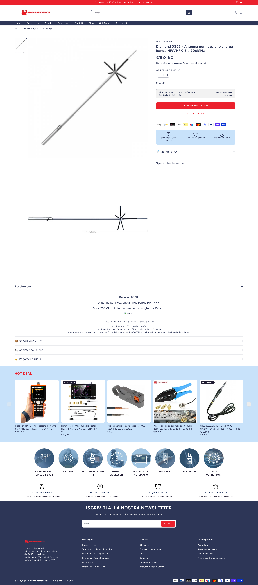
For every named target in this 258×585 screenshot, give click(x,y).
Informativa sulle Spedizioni (95, 553)
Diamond (168, 41)
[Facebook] (233, 2)
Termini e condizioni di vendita (97, 549)
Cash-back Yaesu (148, 562)
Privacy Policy (89, 545)
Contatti (79, 23)
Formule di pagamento (151, 549)
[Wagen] (240, 12)
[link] (42, 541)
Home (18, 23)
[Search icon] (189, 12)
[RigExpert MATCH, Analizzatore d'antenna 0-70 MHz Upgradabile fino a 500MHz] (37, 401)
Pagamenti (63, 23)
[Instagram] (237, 2)
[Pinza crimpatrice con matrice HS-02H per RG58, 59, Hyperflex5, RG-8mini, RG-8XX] (175, 401)
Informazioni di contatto (93, 567)
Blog (91, 23)
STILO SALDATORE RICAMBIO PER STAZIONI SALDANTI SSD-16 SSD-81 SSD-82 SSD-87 (220, 429)
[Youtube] (241, 2)
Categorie (32, 23)
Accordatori (203, 545)
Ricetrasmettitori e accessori (211, 558)
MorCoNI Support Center (152, 567)
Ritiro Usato (122, 23)
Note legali (87, 562)
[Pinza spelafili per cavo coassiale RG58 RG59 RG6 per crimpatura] (129, 401)
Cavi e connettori (206, 553)
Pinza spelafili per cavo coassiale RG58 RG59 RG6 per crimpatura (126, 427)
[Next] (249, 404)
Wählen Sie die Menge (168, 70)
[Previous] (9, 404)
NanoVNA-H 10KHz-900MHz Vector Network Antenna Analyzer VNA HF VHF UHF (80, 429)
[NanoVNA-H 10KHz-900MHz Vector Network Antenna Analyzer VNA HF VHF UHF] (83, 401)
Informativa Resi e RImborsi (95, 558)
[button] (16, 12)
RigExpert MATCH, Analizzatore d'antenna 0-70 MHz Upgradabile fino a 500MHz (35, 427)
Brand (47, 23)
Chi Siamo (104, 23)
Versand (178, 63)
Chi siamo (144, 545)
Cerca (143, 553)
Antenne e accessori (207, 549)
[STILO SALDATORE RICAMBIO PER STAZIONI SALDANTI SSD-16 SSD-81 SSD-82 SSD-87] (221, 401)
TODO (18, 29)
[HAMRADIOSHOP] (35, 12)
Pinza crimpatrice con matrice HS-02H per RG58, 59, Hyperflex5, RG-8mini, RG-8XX (174, 427)
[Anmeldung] (235, 12)
